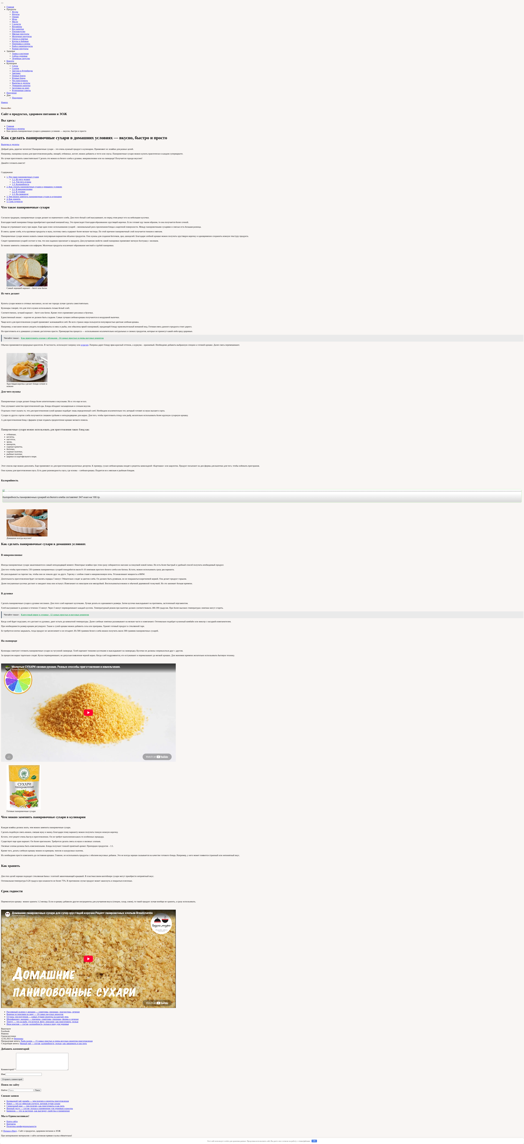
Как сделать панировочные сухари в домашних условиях (34, 187)
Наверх (4, 102)
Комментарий (8, 1069)
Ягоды (15, 12)
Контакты (11, 1124)
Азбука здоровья (19, 56)
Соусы (15, 66)
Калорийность (20, 184)
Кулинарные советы (21, 90)
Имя (3, 1074)
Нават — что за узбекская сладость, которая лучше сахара (33, 1103)
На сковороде (20, 194)
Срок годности (15, 201)
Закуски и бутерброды (22, 71)
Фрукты (16, 14)
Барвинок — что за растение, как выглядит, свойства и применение (38, 1111)
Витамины (17, 26)
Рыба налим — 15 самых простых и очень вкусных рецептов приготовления (57, 1041)
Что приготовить (20, 80)
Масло (15, 21)
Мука (14, 19)
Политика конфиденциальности (21, 1126)
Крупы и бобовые (20, 41)
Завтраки (16, 73)
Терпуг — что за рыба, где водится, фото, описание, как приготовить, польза (42, 1021)
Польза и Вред (6, 108)
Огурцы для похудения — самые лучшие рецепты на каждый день (38, 1017)
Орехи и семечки (20, 39)
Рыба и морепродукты (22, 46)
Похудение (12, 93)
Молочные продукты (22, 36)
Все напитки (18, 29)
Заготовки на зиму (20, 88)
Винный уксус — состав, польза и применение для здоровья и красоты (40, 1108)
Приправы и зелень (21, 44)
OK (314, 1141)
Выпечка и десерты (21, 83)
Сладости (16, 24)
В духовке (18, 192)
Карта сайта (12, 1121)
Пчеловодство (18, 31)
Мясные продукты (20, 34)
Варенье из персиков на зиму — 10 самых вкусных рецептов (35, 1014)
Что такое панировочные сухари (23, 177)
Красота (10, 61)
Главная (10, 7)
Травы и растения (20, 53)
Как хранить (13, 199)
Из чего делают (21, 179)
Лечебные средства (21, 58)
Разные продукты (20, 48)
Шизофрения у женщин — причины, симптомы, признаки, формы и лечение (43, 1019)
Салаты (15, 68)
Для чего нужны (21, 182)
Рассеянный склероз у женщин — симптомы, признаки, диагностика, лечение (43, 1012)
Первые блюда (19, 76)
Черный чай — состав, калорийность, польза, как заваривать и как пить (53, 1043)
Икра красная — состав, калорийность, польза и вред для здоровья (38, 1024)
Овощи (15, 17)
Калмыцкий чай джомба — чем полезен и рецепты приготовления (38, 1101)
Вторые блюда (18, 78)
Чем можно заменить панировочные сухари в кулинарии (34, 196)
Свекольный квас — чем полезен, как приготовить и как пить (35, 1106)
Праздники (17, 98)
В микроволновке (22, 189)
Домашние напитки (21, 85)
